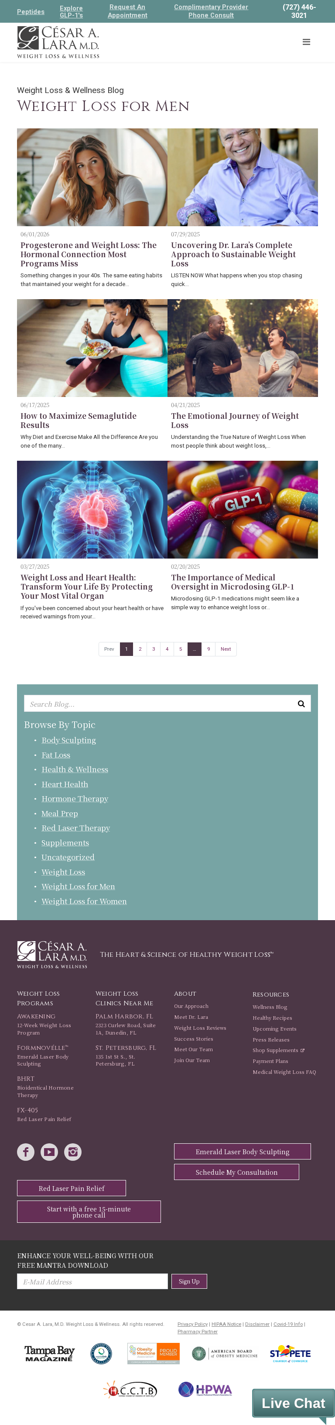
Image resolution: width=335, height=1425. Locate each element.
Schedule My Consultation (237, 1172)
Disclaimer (257, 1324)
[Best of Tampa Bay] (50, 1353)
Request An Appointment (127, 11)
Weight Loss (63, 871)
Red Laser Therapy (75, 827)
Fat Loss (55, 754)
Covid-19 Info (288, 1324)
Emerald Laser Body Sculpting (243, 1151)
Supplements (65, 842)
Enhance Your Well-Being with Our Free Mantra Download (85, 1260)
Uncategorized (68, 856)
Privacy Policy (193, 1324)
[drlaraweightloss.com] (58, 41)
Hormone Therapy (74, 798)
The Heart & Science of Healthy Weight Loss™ (186, 954)
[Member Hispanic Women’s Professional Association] (205, 1389)
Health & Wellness (74, 768)
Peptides (30, 12)
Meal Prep (59, 812)
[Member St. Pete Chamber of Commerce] (290, 1354)
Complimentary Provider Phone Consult (211, 11)
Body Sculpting (68, 739)
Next (226, 649)
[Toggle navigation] (306, 42)
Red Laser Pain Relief (72, 1188)
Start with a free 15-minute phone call (89, 1211)
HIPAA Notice (226, 1324)
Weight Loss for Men (78, 885)
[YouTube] (51, 1153)
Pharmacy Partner (198, 1332)
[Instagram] (75, 1153)
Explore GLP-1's (71, 11)
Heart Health (64, 783)
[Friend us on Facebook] (28, 1153)
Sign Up (189, 1281)
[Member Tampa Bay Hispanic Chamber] (130, 1390)
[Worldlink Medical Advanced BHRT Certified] (101, 1354)
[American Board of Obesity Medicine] (225, 1353)
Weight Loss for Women (84, 900)
